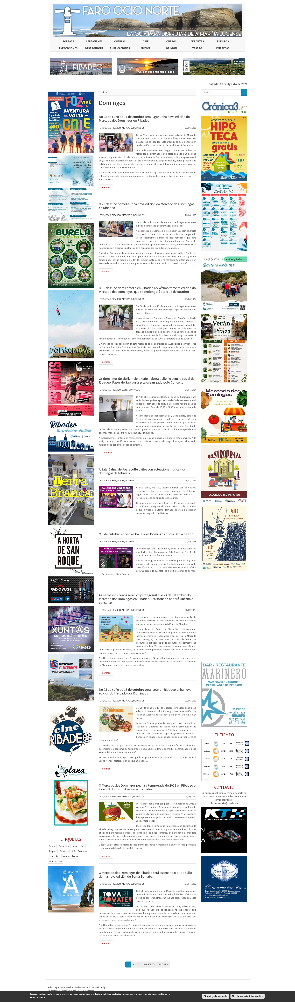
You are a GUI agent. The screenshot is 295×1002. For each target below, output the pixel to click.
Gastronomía (94, 48)
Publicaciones (120, 48)
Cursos (171, 41)
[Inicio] (147, 20)
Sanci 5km (54, 856)
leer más (106, 187)
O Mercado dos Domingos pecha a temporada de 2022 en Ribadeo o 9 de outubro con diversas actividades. (147, 787)
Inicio (104, 92)
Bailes (120, 480)
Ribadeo (116, 127)
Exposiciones (68, 48)
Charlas (119, 41)
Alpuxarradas (55, 861)
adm (63, 987)
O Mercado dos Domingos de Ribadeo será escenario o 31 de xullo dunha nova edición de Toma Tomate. (145, 874)
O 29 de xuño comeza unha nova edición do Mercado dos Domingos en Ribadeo (146, 206)
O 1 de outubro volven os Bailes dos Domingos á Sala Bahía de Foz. (146, 534)
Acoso (52, 846)
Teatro (197, 48)
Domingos (139, 127)
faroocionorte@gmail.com (224, 803)
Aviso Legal (53, 987)
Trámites (82, 851)
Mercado (127, 127)
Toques (53, 851)
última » (163, 964)
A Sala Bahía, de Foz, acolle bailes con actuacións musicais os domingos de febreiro (142, 471)
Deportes (197, 41)
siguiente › (149, 964)
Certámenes (94, 41)
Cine (146, 41)
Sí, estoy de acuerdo (216, 996)
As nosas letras (70, 856)
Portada (68, 41)
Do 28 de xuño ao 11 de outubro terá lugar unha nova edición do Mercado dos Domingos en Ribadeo (144, 118)
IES (73, 851)
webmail (71, 987)
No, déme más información (247, 996)
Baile (125, 389)
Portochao (64, 846)
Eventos (223, 41)
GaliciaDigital (101, 987)
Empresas (222, 48)
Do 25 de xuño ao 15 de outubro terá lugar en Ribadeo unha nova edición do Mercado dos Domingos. (145, 691)
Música (145, 48)
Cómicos (64, 851)
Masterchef (79, 846)
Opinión (171, 48)
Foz (114, 480)
